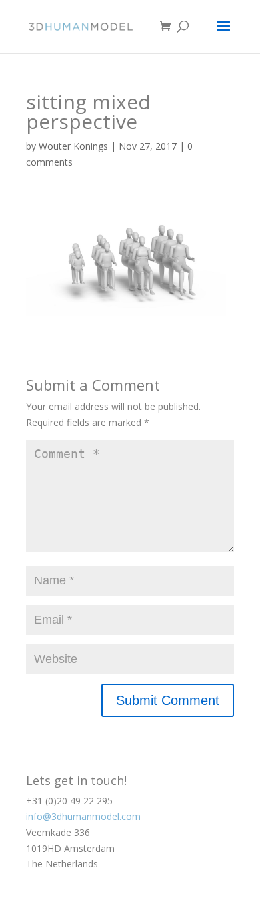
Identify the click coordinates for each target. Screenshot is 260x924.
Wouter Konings (73, 146)
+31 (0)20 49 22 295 (69, 800)
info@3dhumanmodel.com (83, 816)
